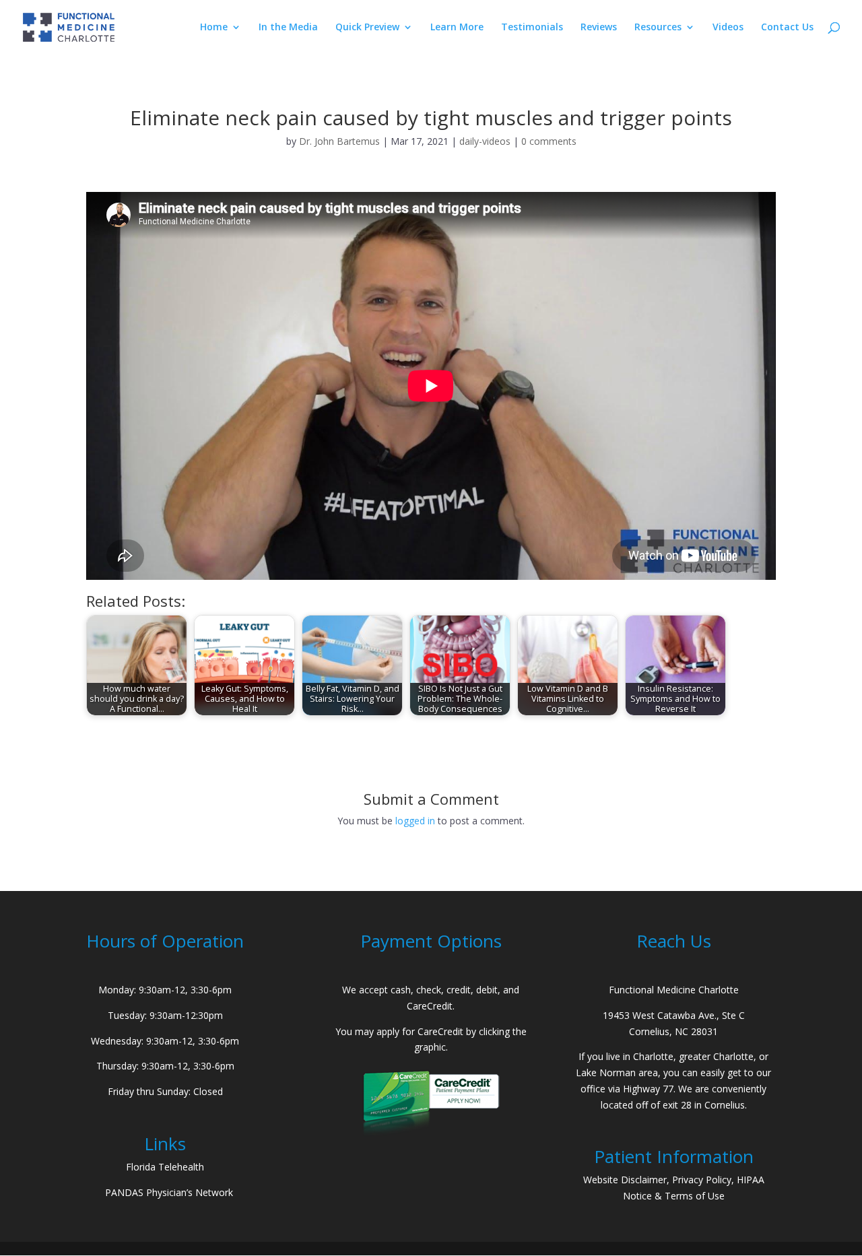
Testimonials (532, 27)
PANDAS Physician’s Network (169, 1192)
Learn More (457, 27)
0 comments (548, 141)
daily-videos (484, 141)
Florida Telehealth (165, 1166)
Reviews (599, 27)
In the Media (288, 27)
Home (214, 27)
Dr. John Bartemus (339, 141)
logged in (415, 820)
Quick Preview (367, 27)
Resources (658, 27)
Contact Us (787, 27)
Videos (727, 27)
